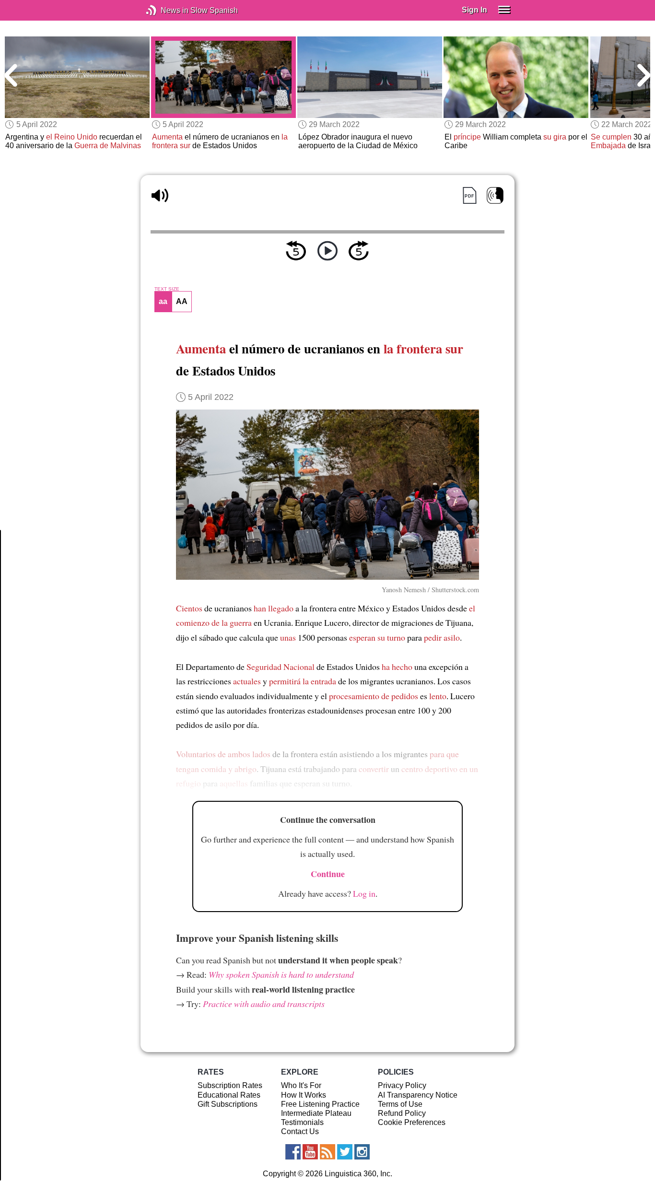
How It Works (303, 1095)
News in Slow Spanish (166, 10)
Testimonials (302, 1122)
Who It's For (301, 1085)
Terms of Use (400, 1104)
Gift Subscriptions (227, 1104)
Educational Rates (229, 1095)
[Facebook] (293, 1152)
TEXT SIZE (166, 289)
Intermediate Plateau (316, 1113)
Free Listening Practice (320, 1104)
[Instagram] (362, 1152)
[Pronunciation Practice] (495, 195)
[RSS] (327, 1152)
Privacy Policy (402, 1085)
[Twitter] (344, 1152)
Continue (328, 873)
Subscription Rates (230, 1085)
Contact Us (300, 1131)
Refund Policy (402, 1113)
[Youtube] (310, 1152)
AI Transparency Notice (417, 1095)
